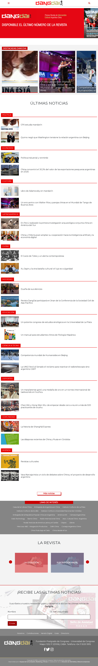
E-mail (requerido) (59, 612)
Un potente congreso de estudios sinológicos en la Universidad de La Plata (56, 322)
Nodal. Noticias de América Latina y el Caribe (41, 523)
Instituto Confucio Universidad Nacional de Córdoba (61, 511)
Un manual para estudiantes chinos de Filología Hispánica (48, 335)
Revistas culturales (30, 461)
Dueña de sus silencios (31, 289)
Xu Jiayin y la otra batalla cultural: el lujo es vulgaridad (47, 269)
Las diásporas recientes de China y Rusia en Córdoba (45, 439)
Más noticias (49, 493)
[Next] (92, 71)
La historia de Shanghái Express (36, 427)
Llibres (71, 523)
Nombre (12, 612)
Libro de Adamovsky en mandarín (37, 191)
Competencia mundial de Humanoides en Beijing (44, 355)
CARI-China (54, 526)
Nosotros (20, 633)
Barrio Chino (32, 519)
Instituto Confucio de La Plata (74, 507)
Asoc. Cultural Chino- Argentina (75, 519)
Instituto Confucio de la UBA (27, 511)
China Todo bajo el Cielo (40, 530)
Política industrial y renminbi (34, 158)
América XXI (62, 515)
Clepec (64, 523)
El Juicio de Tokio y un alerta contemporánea (42, 256)
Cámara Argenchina (77, 515)
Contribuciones (33, 633)
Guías (56, 633)
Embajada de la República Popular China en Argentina (34, 515)
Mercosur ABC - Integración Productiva (32, 526)
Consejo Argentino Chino (71, 526)
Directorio (65, 633)
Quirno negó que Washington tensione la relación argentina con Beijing (55, 137)
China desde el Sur (59, 530)
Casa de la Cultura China (22, 507)
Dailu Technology (18, 519)
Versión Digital (46, 633)
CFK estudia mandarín (31, 125)
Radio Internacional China (50, 519)
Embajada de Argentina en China (47, 507)
